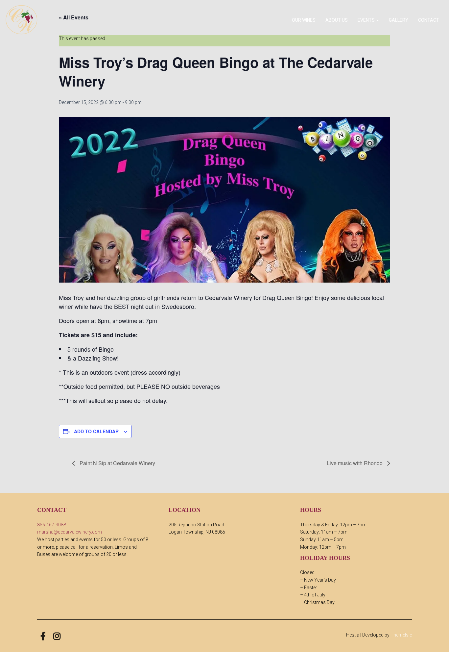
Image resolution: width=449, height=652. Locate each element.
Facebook (43, 636)
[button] (377, 20)
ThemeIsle (401, 635)
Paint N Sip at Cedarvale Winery (116, 463)
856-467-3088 (51, 524)
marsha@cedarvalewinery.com (69, 532)
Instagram (57, 636)
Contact (428, 20)
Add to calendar (96, 431)
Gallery (398, 20)
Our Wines (304, 20)
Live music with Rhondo (355, 463)
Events (367, 20)
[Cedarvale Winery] (21, 19)
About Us (336, 20)
